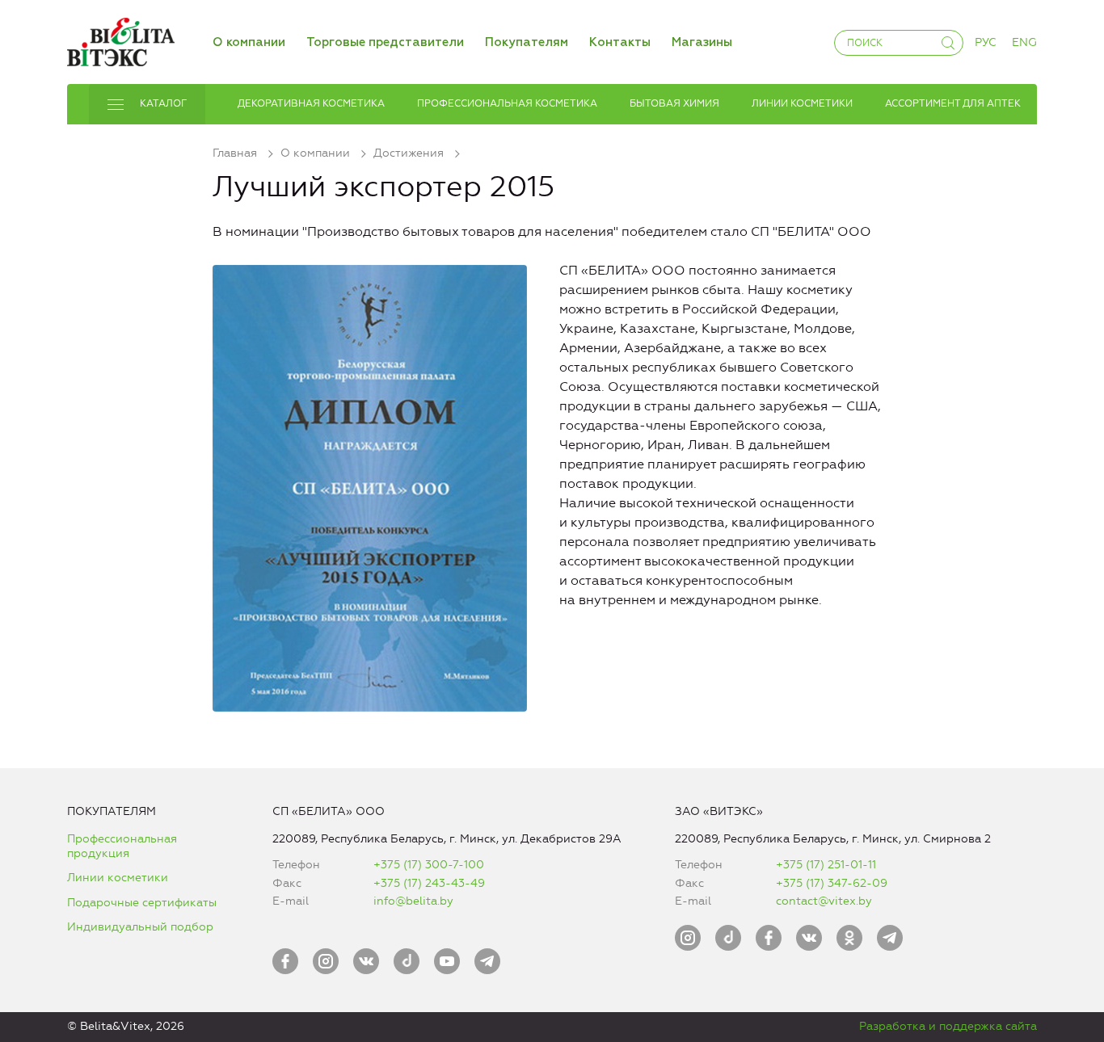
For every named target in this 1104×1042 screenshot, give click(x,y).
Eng (1024, 42)
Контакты (620, 42)
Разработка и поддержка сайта (948, 1026)
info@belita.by (413, 901)
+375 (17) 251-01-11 (826, 865)
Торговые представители (385, 42)
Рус (986, 42)
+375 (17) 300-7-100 (428, 865)
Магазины (702, 42)
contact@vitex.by (824, 901)
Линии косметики (117, 877)
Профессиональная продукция (122, 846)
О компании (249, 42)
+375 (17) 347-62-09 (831, 883)
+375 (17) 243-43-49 (429, 883)
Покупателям (526, 42)
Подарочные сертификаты (142, 903)
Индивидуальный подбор (140, 927)
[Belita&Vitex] (121, 39)
